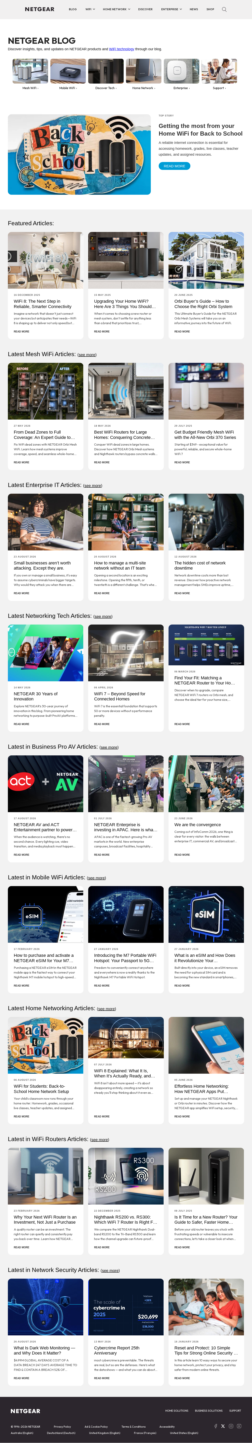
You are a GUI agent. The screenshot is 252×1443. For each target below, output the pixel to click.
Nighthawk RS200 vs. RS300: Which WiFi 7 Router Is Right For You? (125, 1222)
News (194, 9)
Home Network (115, 9)
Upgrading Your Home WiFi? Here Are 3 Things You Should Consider (123, 306)
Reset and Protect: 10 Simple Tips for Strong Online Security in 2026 (205, 1353)
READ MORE (21, 331)
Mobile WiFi (67, 88)
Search (224, 9)
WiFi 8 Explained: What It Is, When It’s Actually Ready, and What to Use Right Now (122, 1076)
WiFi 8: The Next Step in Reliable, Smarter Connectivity (42, 304)
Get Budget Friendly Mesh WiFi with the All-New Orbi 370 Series (205, 435)
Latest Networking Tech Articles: (60, 616)
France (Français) (145, 1433)
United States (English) (184, 1433)
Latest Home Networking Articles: (62, 1008)
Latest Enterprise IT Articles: (55, 485)
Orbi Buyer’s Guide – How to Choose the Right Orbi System (203, 304)
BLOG (73, 9)
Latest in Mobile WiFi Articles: (57, 877)
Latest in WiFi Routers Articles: (58, 1139)
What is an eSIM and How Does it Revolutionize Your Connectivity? (204, 960)
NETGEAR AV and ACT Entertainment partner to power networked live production (43, 830)
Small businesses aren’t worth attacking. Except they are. (42, 565)
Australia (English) (22, 1433)
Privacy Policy (62, 1426)
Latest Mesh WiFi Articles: (52, 354)
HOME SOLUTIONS (176, 1410)
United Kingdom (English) (104, 1433)
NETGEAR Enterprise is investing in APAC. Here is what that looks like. (124, 830)
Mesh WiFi (29, 88)
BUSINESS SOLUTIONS (209, 1410)
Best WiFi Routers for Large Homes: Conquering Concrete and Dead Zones (122, 437)
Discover (145, 9)
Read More (174, 166)
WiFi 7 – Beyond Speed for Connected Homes (119, 696)
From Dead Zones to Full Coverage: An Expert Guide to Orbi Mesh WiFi (42, 437)
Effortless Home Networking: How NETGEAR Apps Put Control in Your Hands (201, 1091)
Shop (210, 9)
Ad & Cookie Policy (96, 1426)
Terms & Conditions (133, 1426)
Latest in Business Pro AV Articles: (63, 746)
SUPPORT (235, 1410)
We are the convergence (197, 824)
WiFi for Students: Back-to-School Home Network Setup (41, 1089)
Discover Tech (105, 88)
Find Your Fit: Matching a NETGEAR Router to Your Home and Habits (205, 683)
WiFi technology (121, 49)
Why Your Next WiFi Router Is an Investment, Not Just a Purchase (45, 1220)
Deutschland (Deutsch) (61, 1433)
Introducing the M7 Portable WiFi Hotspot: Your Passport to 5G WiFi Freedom (125, 960)
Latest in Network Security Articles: (64, 1270)
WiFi (88, 9)
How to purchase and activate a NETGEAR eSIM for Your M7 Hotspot (44, 960)
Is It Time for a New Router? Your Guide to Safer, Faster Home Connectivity (205, 1222)
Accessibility (167, 1426)
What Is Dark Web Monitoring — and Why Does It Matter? (44, 1350)
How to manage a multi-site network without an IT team (120, 565)
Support (218, 88)
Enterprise (169, 9)
